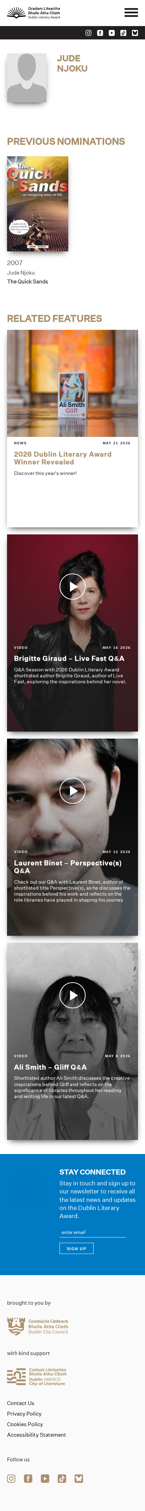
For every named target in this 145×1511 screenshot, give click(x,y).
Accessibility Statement (36, 1435)
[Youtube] (112, 33)
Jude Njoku (21, 272)
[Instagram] (89, 33)
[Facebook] (100, 33)
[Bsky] (135, 33)
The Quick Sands (27, 281)
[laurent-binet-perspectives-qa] (72, 837)
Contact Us (20, 1403)
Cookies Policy (25, 1424)
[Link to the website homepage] (49, 13)
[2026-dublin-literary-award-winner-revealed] (72, 428)
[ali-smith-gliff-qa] (72, 1041)
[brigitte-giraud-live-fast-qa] (72, 633)
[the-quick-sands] (37, 203)
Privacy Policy (24, 1414)
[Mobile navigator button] (131, 13)
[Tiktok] (123, 33)
